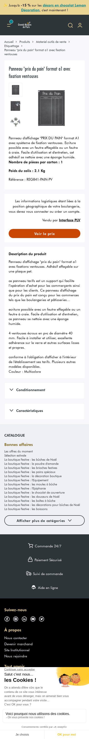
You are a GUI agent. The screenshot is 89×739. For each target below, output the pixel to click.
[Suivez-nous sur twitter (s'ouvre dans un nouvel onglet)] (43, 618)
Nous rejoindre (15, 655)
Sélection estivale (15, 455)
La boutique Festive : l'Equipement (26, 480)
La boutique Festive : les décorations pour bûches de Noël (42, 505)
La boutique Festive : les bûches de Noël (30, 459)
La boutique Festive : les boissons (26, 509)
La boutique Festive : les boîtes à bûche (29, 501)
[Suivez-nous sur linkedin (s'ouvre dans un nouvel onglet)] (26, 618)
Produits (24, 42)
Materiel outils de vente (51, 42)
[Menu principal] (9, 25)
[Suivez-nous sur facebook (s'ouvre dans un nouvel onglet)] (8, 618)
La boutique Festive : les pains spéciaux (29, 472)
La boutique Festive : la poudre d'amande (31, 464)
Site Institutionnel (17, 649)
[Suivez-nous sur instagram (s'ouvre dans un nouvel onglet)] (17, 618)
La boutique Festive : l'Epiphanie (25, 488)
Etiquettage (11, 46)
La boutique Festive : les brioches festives (30, 468)
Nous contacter (15, 637)
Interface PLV (69, 219)
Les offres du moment (18, 451)
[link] (10, 42)
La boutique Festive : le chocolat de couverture (34, 492)
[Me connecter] (80, 25)
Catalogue (14, 435)
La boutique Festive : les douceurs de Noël (31, 496)
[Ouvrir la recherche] (70, 25)
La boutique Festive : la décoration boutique (33, 476)
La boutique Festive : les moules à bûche (30, 484)
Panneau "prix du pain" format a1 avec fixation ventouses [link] (34, 52)
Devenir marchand (18, 643)
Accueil (8, 42)
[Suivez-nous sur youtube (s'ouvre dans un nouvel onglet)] (34, 618)
